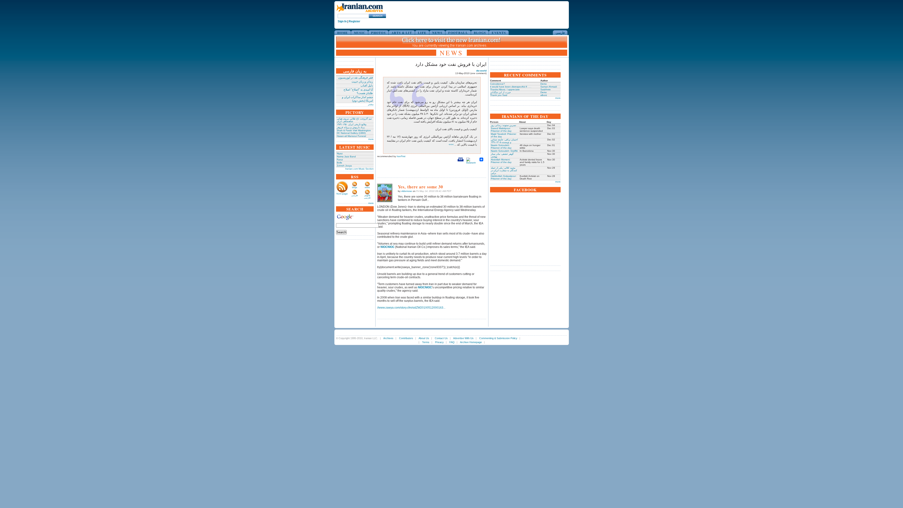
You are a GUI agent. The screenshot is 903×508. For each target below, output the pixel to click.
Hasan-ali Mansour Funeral (351, 136)
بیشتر (371, 104)
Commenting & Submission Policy (498, 338)
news (367, 187)
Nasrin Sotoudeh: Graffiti (504, 151)
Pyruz (340, 159)
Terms (425, 342)
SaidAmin (545, 89)
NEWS (437, 32)
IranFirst (401, 156)
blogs (354, 187)
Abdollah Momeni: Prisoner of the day (501, 160)
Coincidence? (497, 84)
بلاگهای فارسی (367, 196)
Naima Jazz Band (346, 156)
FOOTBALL (458, 32)
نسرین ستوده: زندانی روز (503, 125)
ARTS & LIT (402, 32)
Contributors (406, 338)
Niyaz (340, 153)
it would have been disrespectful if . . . (510, 86)
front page (342, 193)
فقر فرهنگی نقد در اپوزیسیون (355, 77)
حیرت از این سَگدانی (500, 92)
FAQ (452, 342)
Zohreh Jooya (344, 165)
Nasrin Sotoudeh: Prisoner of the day (501, 146)
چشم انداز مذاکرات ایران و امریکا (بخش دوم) (357, 98)
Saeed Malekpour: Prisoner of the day (501, 129)
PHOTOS (378, 32)
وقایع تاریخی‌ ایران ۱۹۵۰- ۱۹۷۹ (351, 124)
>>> (451, 144)
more (371, 139)
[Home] (359, 12)
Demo (543, 84)
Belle (339, 162)
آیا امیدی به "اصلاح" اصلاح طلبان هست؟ (358, 91)
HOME (342, 32)
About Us (424, 338)
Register (354, 21)
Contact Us (441, 338)
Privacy (439, 342)
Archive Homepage (471, 342)
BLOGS (480, 32)
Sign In (342, 21)
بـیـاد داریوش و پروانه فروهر (351, 127)
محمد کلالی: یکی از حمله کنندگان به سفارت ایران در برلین (504, 170)
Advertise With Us (463, 338)
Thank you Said (498, 95)
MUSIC (359, 32)
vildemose (406, 191)
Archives (388, 338)
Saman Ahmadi (548, 86)
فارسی (560, 32)
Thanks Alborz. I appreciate (505, 89)
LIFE (422, 32)
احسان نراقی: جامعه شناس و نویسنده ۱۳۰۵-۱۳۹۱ (504, 140)
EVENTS (499, 32)
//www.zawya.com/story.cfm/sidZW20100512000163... (411, 307)
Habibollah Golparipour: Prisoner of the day (503, 177)
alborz (543, 95)
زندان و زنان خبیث (362, 81)
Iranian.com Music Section (359, 168)
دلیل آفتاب (366, 85)
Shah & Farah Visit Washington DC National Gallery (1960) (354, 131)
